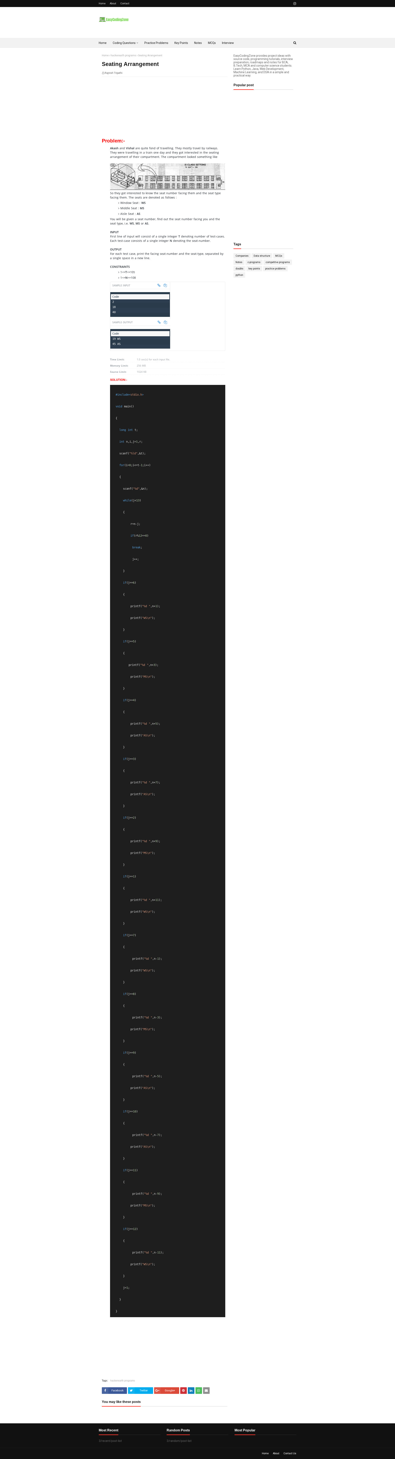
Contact (124, 3)
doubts (239, 268)
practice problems (275, 268)
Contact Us (289, 1453)
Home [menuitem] (103, 43)
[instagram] (294, 3)
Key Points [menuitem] (181, 43)
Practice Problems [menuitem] (156, 43)
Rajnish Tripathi (113, 73)
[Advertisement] (164, 110)
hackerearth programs (123, 55)
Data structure (262, 255)
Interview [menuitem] (228, 43)
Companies (242, 255)
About (113, 3)
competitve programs (278, 262)
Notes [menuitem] (198, 43)
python (239, 275)
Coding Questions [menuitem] (124, 43)
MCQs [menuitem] (212, 43)
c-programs (253, 262)
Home (102, 3)
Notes (239, 262)
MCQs (278, 255)
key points (254, 268)
